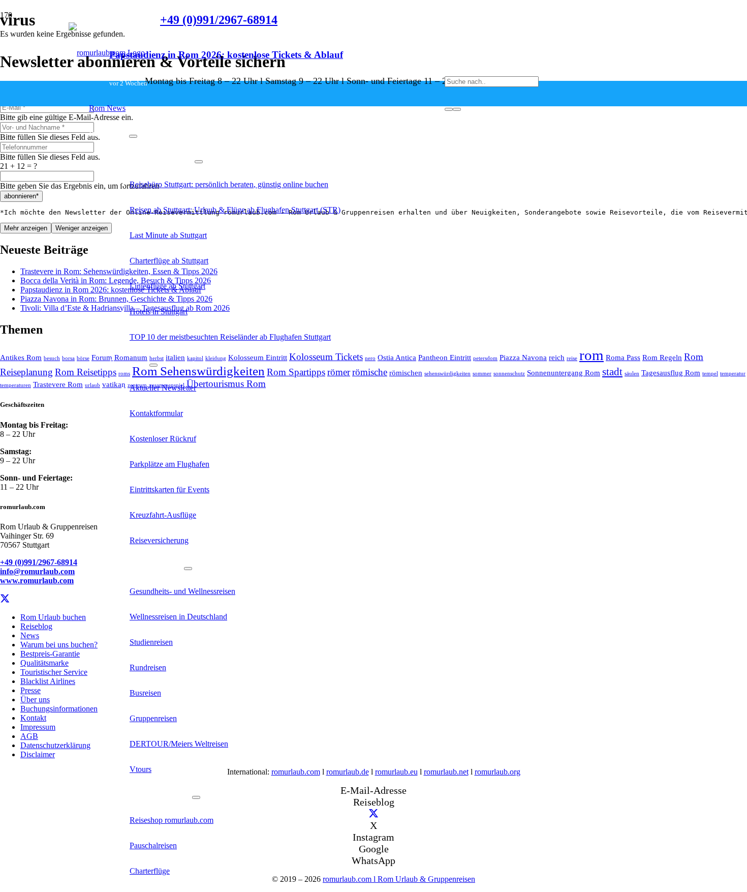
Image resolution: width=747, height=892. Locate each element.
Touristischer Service (53, 672)
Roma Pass (623, 357)
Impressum (37, 727)
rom (591, 355)
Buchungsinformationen (59, 708)
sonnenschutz (509, 373)
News (29, 635)
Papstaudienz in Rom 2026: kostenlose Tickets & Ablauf (226, 54)
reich (557, 357)
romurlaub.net (446, 771)
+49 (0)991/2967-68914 (38, 562)
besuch (52, 358)
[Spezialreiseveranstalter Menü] (188, 568)
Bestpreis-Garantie (50, 653)
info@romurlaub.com (37, 571)
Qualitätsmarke (44, 663)
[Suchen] (449, 109)
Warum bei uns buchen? (59, 644)
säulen (632, 373)
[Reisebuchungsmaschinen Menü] (196, 797)
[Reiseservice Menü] (133, 136)
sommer (482, 373)
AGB (29, 736)
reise (572, 358)
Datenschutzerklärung (55, 745)
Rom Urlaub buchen (53, 617)
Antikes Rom (21, 357)
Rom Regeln (662, 357)
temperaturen (15, 385)
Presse (30, 690)
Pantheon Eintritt (444, 357)
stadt (612, 372)
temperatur (732, 373)
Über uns (35, 699)
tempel (710, 373)
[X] (5, 598)
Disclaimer (37, 754)
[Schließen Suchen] (457, 109)
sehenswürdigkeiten (447, 373)
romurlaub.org (497, 771)
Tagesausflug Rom (670, 372)
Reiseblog (36, 626)
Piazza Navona (523, 357)
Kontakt (33, 717)
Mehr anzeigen (25, 228)
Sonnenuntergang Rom (563, 372)
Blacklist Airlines (47, 681)
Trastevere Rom (58, 384)
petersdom (485, 358)
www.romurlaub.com (37, 580)
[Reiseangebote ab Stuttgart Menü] (199, 161)
